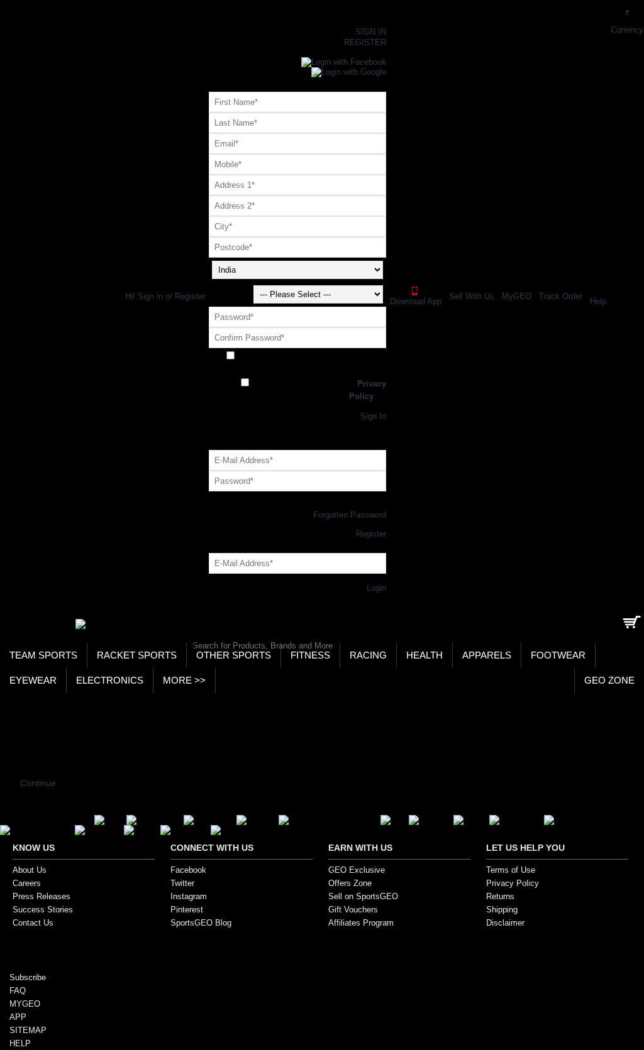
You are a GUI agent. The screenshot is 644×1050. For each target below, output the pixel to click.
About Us (30, 870)
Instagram (188, 896)
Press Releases (41, 896)
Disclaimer (505, 922)
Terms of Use (510, 870)
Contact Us (33, 922)
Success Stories (43, 909)
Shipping (502, 909)
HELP (20, 1043)
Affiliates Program (361, 922)
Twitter (182, 883)
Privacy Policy (512, 883)
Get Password (297, 578)
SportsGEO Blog (200, 922)
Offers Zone (350, 883)
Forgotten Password (349, 515)
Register (297, 407)
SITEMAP (28, 1030)
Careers (27, 883)
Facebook (188, 870)
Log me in (298, 496)
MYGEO (24, 1004)
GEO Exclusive (356, 870)
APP (17, 1017)
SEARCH (173, 645)
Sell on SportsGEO (363, 896)
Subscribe (27, 977)
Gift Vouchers (353, 909)
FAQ (17, 990)
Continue (38, 783)
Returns (500, 896)
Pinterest (186, 909)
